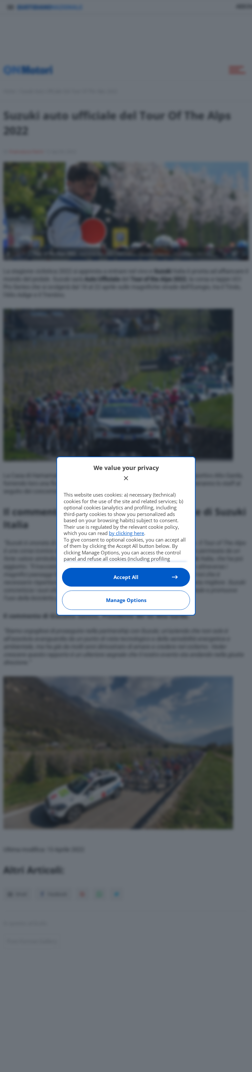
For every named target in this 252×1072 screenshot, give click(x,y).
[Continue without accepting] (126, 478)
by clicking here (126, 533)
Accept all (126, 577)
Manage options (126, 600)
